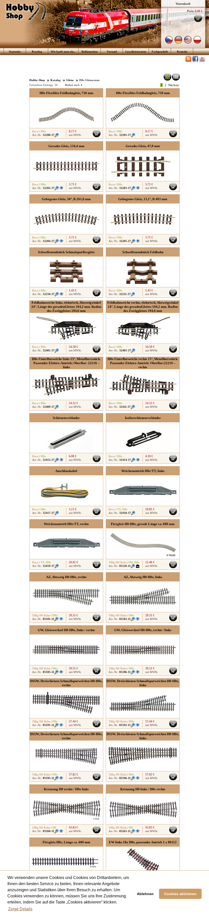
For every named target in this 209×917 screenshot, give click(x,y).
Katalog (37, 51)
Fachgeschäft (160, 51)
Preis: (190, 10)
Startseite (15, 51)
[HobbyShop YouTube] (202, 60)
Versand (112, 51)
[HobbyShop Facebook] (195, 60)
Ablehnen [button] (145, 894)
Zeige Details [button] (20, 909)
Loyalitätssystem (135, 51)
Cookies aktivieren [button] (180, 894)
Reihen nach (73, 84)
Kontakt (182, 51)
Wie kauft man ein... (63, 51)
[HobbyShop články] (188, 60)
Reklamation (89, 51)
